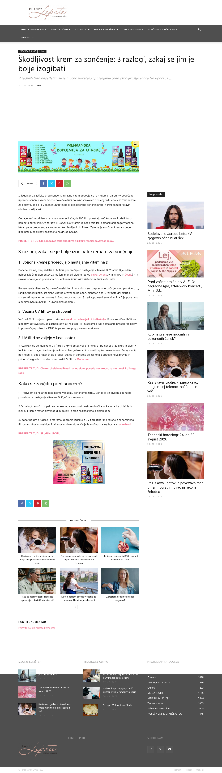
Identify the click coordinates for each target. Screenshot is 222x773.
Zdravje (42, 51)
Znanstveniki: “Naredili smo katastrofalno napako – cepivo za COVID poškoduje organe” (120, 674)
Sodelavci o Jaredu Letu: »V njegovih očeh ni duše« (169, 236)
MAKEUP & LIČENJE (59, 29)
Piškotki (188, 769)
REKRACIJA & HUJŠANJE (104, 29)
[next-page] (81, 607)
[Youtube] (169, 749)
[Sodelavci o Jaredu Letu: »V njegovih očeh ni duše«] (175, 215)
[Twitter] (51, 183)
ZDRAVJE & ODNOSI (131, 29)
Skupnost (26, 38)
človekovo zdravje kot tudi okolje (85, 319)
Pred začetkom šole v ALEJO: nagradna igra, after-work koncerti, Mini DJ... (174, 286)
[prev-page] (75, 607)
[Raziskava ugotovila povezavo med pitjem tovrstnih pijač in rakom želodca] (79, 540)
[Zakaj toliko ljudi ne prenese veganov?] (120, 581)
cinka (94, 274)
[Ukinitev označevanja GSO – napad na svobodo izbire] (120, 540)
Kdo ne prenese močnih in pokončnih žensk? (168, 336)
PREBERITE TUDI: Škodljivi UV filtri (39, 433)
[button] (199, 29)
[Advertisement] (111, 114)
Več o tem (83, 359)
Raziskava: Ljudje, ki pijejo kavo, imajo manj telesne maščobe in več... (172, 386)
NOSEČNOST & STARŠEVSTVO (161, 29)
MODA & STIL (81, 29)
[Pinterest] (59, 183)
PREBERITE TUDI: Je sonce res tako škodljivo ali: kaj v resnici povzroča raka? (66, 241)
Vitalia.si (200, 769)
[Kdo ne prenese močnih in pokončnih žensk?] (175, 316)
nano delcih (125, 424)
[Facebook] (43, 183)
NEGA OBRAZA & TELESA (32, 29)
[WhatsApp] (67, 183)
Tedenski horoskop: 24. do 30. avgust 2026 (54, 689)
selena (103, 274)
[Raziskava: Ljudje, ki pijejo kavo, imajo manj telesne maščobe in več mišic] (37, 540)
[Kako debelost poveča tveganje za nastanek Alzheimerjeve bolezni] (79, 581)
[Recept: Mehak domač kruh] (90, 710)
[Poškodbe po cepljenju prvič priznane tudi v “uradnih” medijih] (91, 693)
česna (128, 274)
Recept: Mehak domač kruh (117, 705)
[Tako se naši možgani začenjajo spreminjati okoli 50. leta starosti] (37, 581)
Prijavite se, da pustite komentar (36, 627)
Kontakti (178, 769)
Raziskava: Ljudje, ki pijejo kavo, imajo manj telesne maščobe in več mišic (37, 559)
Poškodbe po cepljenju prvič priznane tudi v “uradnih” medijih (119, 690)
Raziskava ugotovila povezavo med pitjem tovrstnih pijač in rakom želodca (79, 559)
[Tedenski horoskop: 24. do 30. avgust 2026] (175, 417)
